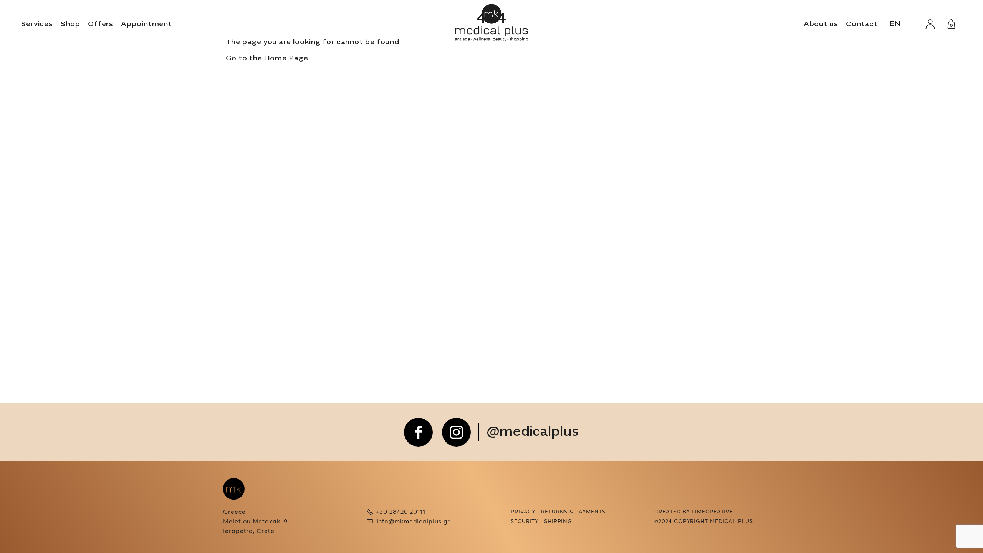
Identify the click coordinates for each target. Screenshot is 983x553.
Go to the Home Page (267, 58)
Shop (70, 24)
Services (37, 24)
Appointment (146, 24)
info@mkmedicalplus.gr (413, 521)
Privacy (523, 512)
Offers (100, 24)
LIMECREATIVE (712, 512)
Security (524, 521)
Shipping (558, 521)
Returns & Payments (573, 512)
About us (821, 24)
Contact (862, 24)
